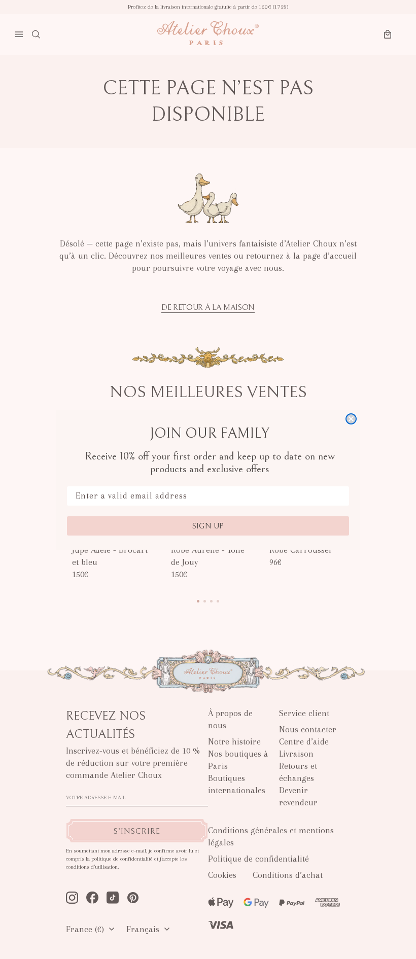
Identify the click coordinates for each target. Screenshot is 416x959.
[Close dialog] (351, 419)
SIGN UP (208, 525)
